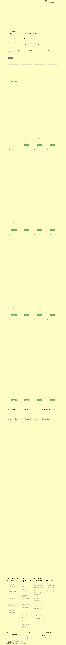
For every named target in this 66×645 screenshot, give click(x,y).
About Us (45, 1)
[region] (33, 17)
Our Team (45, 3)
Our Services (45, 2)
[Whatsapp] (45, 637)
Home (46, 0)
